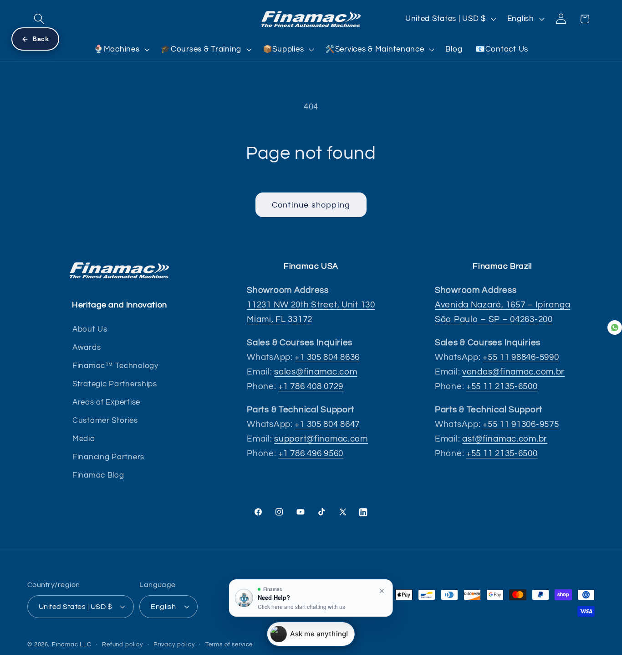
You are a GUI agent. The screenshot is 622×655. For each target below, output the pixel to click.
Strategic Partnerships (114, 384)
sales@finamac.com (315, 371)
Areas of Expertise (106, 402)
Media (83, 439)
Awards (86, 347)
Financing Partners (108, 457)
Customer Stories (105, 420)
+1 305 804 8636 (327, 357)
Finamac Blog (98, 475)
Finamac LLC (72, 644)
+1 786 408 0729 (310, 386)
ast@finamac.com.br (504, 438)
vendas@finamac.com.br (513, 371)
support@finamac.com (321, 438)
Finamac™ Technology (115, 366)
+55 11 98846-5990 (521, 357)
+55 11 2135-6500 (502, 386)
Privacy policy (174, 644)
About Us (89, 329)
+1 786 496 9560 (310, 453)
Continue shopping (311, 205)
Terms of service (229, 644)
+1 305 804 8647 (327, 424)
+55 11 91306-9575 (521, 424)
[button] (39, 19)
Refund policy (122, 644)
